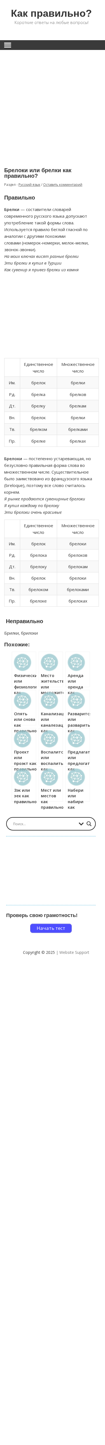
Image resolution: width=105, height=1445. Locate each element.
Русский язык (29, 184)
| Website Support (72, 952)
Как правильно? (51, 13)
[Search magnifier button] (89, 824)
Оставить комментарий (62, 184)
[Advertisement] (52, 104)
